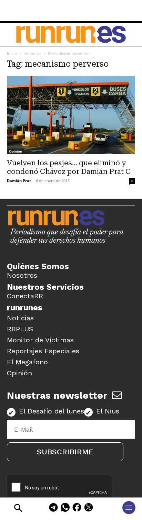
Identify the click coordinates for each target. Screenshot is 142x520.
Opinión (15, 151)
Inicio (12, 53)
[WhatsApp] (65, 508)
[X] (88, 508)
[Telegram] (53, 508)
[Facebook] (77, 508)
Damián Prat (19, 180)
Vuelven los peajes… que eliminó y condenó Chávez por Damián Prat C (69, 167)
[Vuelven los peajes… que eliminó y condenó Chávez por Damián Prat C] (71, 115)
